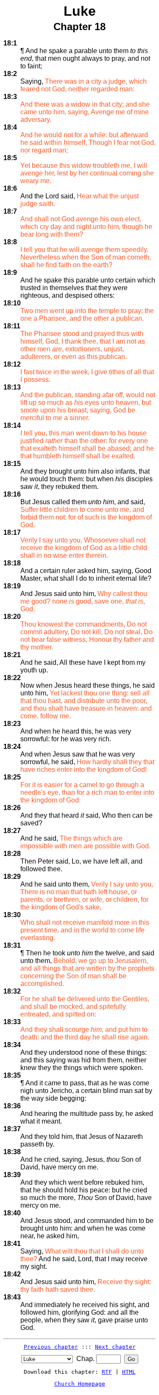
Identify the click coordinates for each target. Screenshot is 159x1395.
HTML (129, 1372)
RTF (107, 1372)
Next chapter (115, 1347)
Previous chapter (51, 1347)
